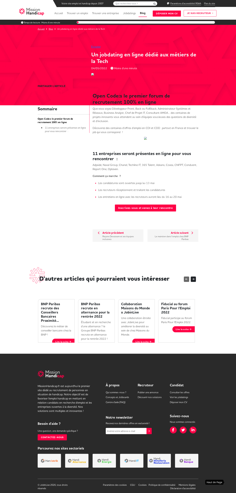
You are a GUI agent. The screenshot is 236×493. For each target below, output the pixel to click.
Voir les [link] (179, 397)
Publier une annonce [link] (148, 392)
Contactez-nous (52, 437)
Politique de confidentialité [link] (162, 485)
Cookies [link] (142, 485)
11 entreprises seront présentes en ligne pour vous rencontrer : (65, 129)
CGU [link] (132, 485)
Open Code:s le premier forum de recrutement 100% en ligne (55, 120)
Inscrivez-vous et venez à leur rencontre (145, 208)
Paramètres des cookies (115, 485)
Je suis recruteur (199, 13)
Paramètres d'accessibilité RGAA (185, 3)
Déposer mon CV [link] (178, 402)
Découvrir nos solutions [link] (150, 397)
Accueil (58, 13)
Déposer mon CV (167, 13)
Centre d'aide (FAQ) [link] (115, 402)
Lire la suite (62, 341)
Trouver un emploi (77, 13)
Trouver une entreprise (105, 13)
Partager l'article (51, 86)
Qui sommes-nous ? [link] (116, 392)
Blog (142, 13)
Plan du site (209, 3)
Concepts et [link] (117, 397)
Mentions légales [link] (187, 485)
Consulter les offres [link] (180, 392)
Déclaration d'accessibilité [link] (183, 488)
